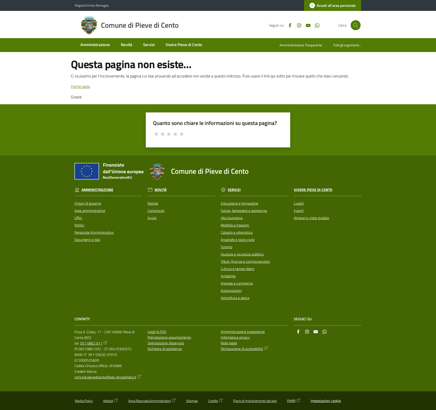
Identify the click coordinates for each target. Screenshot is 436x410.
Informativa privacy (235, 337)
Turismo (226, 247)
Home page (80, 86)
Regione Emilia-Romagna (92, 5)
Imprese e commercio (237, 283)
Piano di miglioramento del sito (255, 400)
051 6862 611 (91, 343)
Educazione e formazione (239, 203)
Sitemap (192, 400)
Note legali (229, 343)
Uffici (78, 218)
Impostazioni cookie (326, 400)
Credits (213, 400)
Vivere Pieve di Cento (313, 189)
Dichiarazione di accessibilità (242, 348)
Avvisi (152, 218)
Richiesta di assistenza (165, 348)
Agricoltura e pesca (235, 298)
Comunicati (156, 210)
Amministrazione (97, 189)
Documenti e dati (87, 239)
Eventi (299, 210)
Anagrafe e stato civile (238, 239)
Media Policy (84, 400)
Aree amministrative (89, 210)
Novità (161, 189)
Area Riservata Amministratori (149, 400)
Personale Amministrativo (94, 232)
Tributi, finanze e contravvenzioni (245, 261)
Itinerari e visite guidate (311, 218)
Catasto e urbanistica (237, 232)
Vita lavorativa (232, 218)
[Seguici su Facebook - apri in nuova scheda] (288, 25)
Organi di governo (87, 203)
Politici (79, 225)
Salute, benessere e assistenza (244, 210)
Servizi (234, 189)
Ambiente (228, 276)
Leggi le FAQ (157, 331)
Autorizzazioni (231, 290)
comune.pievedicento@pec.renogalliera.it (105, 377)
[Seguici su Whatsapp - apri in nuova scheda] (315, 25)
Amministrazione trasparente (243, 331)
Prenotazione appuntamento (169, 337)
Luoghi (299, 203)
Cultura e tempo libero (237, 268)
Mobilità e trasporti (235, 225)
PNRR (291, 400)
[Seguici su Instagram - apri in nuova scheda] (297, 25)
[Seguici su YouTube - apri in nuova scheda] (306, 25)
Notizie (153, 203)
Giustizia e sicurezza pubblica (242, 254)
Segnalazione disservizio (166, 343)
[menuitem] (95, 45)
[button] (355, 25)
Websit (108, 400)
